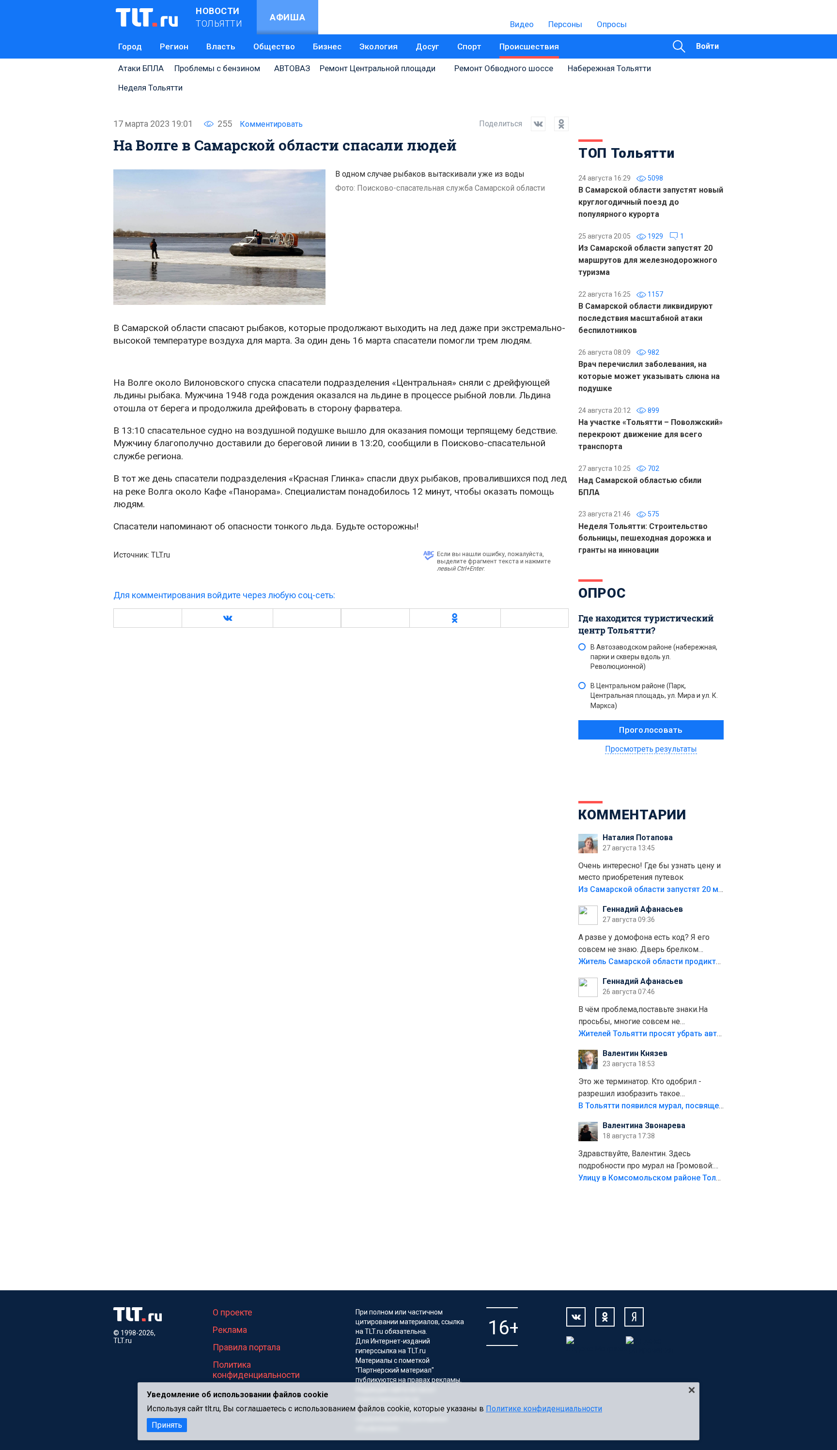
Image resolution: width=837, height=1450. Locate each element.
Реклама (230, 1330)
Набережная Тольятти (609, 68)
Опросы (612, 24)
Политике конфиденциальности (544, 1408)
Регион (174, 46)
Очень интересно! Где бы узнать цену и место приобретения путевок (649, 871)
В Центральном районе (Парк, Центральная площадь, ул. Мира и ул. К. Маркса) (654, 695)
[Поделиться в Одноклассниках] (557, 124)
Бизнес (327, 46)
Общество (274, 46)
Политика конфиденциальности (256, 1369)
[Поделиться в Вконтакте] (533, 124)
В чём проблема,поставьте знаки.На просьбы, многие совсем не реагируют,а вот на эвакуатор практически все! (643, 1016)
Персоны (565, 24)
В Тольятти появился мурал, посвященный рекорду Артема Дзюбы (704, 1105)
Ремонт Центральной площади (377, 68)
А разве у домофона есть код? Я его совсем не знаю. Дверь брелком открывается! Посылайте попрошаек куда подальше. (645, 944)
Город (130, 46)
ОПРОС (602, 593)
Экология (378, 46)
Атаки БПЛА (141, 68)
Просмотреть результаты (651, 749)
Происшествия (529, 46)
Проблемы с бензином (217, 68)
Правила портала (246, 1347)
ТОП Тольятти (626, 153)
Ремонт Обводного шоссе (503, 68)
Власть (220, 46)
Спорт (469, 46)
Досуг (427, 46)
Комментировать (271, 124)
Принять (167, 1425)
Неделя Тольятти (150, 87)
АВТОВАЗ (292, 68)
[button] (227, 618)
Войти (707, 46)
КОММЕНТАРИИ (632, 815)
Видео (522, 24)
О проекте (232, 1312)
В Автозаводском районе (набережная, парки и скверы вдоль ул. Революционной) (653, 656)
